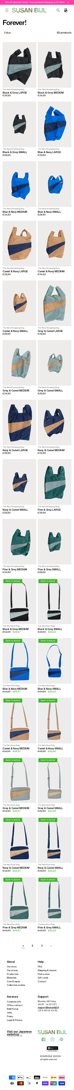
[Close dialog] (68, 526)
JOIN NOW (37, 556)
